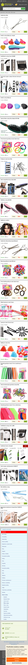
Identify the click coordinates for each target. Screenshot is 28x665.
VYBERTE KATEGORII (6, 529)
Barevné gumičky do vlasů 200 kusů (8, 261)
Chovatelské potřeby (6, 556)
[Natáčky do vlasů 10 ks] (14, 351)
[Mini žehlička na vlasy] (14, 495)
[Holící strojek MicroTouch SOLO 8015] (14, 188)
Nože (3, 570)
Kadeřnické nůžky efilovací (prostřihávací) (9, 240)
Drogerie (3, 551)
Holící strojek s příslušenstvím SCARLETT (9, 466)
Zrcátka (5, 619)
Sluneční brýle (6, 607)
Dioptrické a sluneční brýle (7, 544)
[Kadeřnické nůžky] (14, 24)
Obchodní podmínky (5, 651)
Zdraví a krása (8, 12)
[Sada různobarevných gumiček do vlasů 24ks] (14, 393)
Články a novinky (5, 660)
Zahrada (3, 592)
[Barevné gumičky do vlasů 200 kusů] (14, 270)
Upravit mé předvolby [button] (17, 662)
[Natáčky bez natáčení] (14, 229)
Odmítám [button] (17, 660)
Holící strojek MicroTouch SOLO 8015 (8, 179)
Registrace (20, 1)
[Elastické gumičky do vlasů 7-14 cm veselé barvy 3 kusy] (14, 373)
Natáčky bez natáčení (5, 220)
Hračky (3, 558)
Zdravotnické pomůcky (8, 615)
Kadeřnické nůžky (4, 15)
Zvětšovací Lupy (7, 617)
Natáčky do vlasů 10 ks (5, 342)
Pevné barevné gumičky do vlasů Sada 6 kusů (10, 138)
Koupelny (4, 563)
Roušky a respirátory (6, 582)
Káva (3, 560)
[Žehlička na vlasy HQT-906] (14, 208)
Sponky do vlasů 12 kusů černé (7, 322)
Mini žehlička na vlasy (5, 486)
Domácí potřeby (5, 541)
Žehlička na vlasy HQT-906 (6, 200)
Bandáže (5, 597)
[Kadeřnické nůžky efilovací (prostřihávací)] (14, 249)
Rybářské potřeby (5, 585)
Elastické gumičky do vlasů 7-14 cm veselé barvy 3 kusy (11, 364)
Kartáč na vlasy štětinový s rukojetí (8, 35)
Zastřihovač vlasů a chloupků (7, 445)
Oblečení (3, 575)
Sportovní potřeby (7, 613)
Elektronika (4, 546)
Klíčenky (3, 565)
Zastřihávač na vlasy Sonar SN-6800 (8, 56)
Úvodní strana (2, 12)
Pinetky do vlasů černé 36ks (6, 159)
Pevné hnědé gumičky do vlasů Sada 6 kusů (10, 281)
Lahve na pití (6, 601)
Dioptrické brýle (7, 599)
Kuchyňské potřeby (5, 568)
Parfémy (3, 577)
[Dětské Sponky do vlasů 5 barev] (14, 311)
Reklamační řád (4, 652)
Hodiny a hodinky (5, 553)
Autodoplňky (4, 536)
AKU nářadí (4, 534)
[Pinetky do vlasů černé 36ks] (14, 167)
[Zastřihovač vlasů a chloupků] (14, 454)
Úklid (3, 573)
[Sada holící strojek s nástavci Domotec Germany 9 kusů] (14, 86)
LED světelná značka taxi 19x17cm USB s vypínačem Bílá (14, 641)
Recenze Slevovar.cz (5, 661)
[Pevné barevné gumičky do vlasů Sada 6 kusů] (14, 147)
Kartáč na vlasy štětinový (6, 97)
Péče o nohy (6, 605)
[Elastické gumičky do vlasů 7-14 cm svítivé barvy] (14, 413)
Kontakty (3, 656)
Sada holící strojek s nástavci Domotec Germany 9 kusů (11, 77)
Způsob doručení (4, 655)
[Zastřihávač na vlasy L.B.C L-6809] (14, 434)
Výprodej (4, 531)
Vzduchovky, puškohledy (6, 589)
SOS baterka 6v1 (14, 644)
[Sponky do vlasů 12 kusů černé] (14, 331)
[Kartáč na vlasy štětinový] (14, 106)
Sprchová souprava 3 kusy (14, 643)
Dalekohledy (4, 539)
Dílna (3, 548)
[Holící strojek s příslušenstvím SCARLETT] (14, 475)
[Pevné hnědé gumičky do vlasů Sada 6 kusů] (14, 290)
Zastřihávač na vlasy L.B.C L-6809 (7, 425)
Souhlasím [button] (16, 658)
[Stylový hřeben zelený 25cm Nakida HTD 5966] (14, 127)
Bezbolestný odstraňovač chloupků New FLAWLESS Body (11, 508)
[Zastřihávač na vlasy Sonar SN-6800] (14, 65)
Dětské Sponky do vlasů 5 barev (7, 302)
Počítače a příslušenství (6, 580)
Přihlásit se (25, 1)
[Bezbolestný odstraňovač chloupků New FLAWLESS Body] (14, 517)
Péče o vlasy (13, 12)
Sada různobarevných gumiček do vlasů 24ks (10, 384)
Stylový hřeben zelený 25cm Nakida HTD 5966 (10, 118)
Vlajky (3, 587)
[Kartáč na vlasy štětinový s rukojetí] (14, 44)
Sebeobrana (6, 609)
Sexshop (5, 611)
